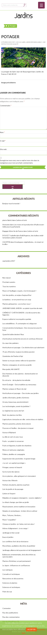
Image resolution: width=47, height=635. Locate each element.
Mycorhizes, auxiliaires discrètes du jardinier (18, 546)
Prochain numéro (8, 282)
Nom (2, 132)
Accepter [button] (31, 629)
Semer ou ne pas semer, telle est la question (18, 361)
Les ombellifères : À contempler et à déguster (19, 323)
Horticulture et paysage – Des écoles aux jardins (20, 393)
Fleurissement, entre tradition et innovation (18, 507)
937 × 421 (15, 42)
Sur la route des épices (11, 472)
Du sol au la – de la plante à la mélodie (16, 380)
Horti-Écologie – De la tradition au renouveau (19, 384)
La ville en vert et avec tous (12, 437)
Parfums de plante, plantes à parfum (15, 485)
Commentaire (5, 106)
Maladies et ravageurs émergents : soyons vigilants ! (22, 498)
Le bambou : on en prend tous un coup (16, 299)
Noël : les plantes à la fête (12, 415)
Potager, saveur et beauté (12, 467)
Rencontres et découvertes (12, 578)
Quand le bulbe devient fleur (13, 334)
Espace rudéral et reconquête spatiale (16, 319)
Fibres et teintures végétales (13, 450)
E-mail (3, 141)
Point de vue (7, 592)
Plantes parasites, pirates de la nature (16, 424)
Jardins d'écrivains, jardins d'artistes (15, 398)
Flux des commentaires (11, 617)
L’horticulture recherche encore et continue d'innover (22, 339)
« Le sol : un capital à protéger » (14, 463)
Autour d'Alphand (9, 432)
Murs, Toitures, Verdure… (12, 515)
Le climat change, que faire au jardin (15, 502)
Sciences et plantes (9, 583)
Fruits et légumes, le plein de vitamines (16, 446)
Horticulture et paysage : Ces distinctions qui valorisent (23, 347)
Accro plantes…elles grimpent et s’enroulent (19, 476)
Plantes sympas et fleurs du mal (14, 389)
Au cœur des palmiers (10, 343)
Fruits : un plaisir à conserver (13, 441)
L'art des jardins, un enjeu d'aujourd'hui (16, 295)
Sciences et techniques (11, 587)
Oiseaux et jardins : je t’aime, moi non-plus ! (18, 524)
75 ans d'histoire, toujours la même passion (18, 352)
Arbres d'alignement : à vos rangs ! (15, 528)
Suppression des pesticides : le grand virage (18, 459)
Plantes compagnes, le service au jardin (17, 365)
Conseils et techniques (11, 574)
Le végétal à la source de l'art (13, 411)
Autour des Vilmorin (9, 480)
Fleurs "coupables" (9, 520)
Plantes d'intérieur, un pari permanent (16, 561)
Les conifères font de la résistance (15, 541)
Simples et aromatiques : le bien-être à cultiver (19, 511)
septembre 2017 (8, 261)
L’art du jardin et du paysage (12, 489)
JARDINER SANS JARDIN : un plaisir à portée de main (22, 308)
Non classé (6, 278)
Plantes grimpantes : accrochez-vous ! (16, 304)
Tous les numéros (9, 286)
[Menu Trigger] (41, 5)
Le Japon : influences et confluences (16, 565)
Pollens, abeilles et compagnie (13, 454)
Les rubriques (7, 570)
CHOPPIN (6, 242)
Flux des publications (10, 613)
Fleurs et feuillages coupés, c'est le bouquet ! (19, 291)
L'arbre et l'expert (8, 493)
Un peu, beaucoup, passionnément (15, 402)
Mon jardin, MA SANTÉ (11, 369)
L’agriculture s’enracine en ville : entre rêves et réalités (22, 419)
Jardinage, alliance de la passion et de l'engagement (21, 550)
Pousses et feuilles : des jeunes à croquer (18, 428)
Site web (3, 149)
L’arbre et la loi (21, 220)
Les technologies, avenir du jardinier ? (16, 406)
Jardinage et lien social (10, 533)
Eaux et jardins (7, 537)
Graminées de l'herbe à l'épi (12, 356)
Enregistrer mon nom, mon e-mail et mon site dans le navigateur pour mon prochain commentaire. (19, 161)
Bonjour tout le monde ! (11, 203)
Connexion (6, 608)
